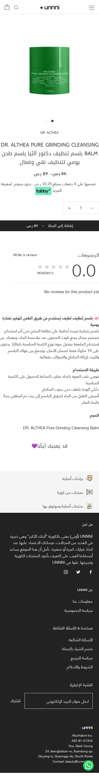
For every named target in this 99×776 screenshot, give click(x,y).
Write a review (25, 254)
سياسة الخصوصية (78, 610)
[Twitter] (78, 571)
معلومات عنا (83, 601)
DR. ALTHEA (49, 132)
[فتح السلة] (7, 7)
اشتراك (15, 701)
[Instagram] (66, 571)
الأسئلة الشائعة (81, 640)
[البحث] (16, 7)
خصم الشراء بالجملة (77, 648)
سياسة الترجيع (82, 658)
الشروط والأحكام (80, 667)
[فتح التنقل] (91, 7)
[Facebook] (91, 571)
